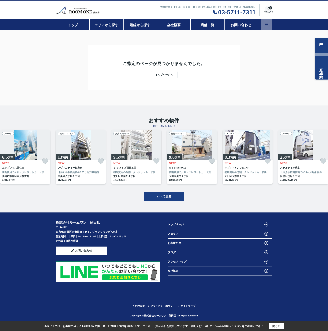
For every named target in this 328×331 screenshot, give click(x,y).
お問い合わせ (241, 25)
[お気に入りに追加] (45, 161)
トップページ (176, 224)
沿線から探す (140, 25)
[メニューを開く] (266, 24)
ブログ (172, 252)
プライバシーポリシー (163, 305)
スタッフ (173, 233)
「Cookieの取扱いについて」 (227, 326)
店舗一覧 (207, 25)
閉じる (276, 326)
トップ (73, 25)
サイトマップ (188, 305)
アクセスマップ (177, 261)
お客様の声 (174, 243)
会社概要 (174, 25)
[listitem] (81, 157)
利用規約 (140, 305)
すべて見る (164, 196)
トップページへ (164, 74)
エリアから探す (106, 25)
